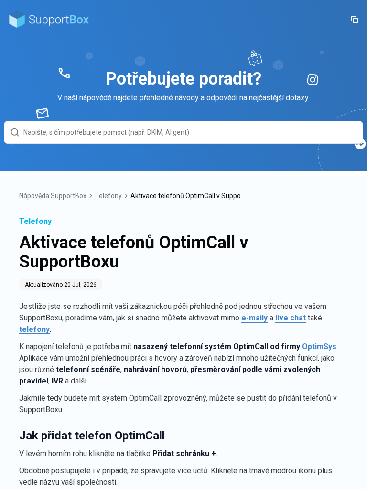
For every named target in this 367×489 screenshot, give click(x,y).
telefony (34, 329)
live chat (290, 317)
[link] (187, 196)
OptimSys (319, 346)
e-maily (254, 317)
